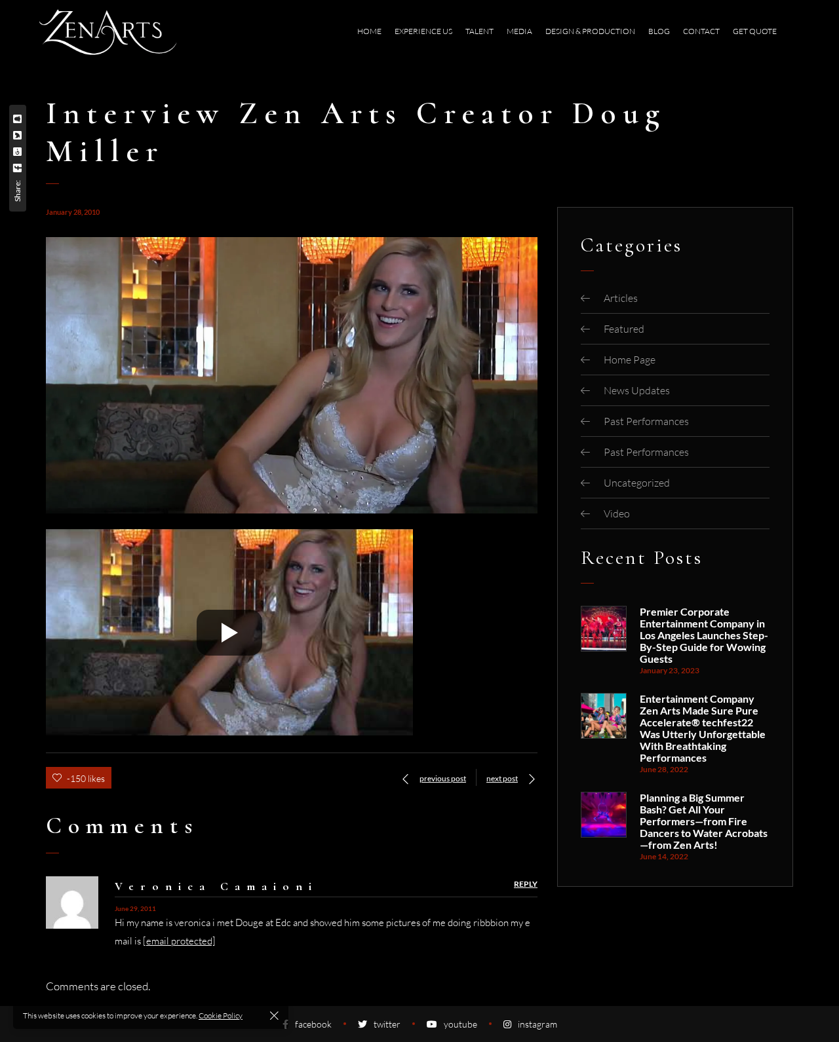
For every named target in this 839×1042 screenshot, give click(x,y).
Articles (621, 298)
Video (617, 513)
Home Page (629, 359)
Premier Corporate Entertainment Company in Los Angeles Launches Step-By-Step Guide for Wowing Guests (704, 635)
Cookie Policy (221, 1015)
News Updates (637, 390)
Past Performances (646, 421)
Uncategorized (637, 482)
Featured (624, 328)
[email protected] (179, 941)
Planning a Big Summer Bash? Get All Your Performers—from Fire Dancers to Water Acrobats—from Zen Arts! (704, 821)
